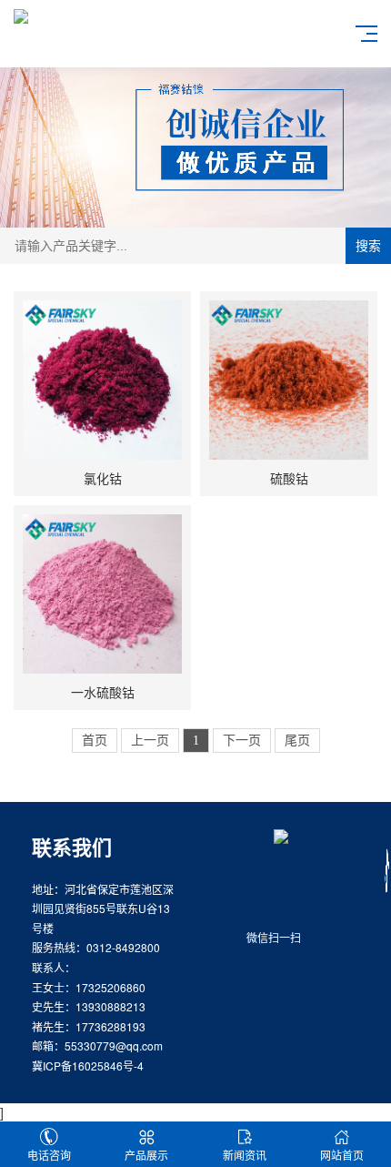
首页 (94, 740)
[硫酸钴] (288, 380)
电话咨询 (49, 1154)
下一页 (242, 740)
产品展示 (146, 1154)
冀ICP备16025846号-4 (88, 1065)
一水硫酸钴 (103, 692)
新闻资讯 (244, 1154)
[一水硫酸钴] (102, 594)
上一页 (150, 740)
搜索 (368, 245)
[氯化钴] (102, 380)
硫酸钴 (289, 478)
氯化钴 (103, 478)
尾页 (297, 740)
